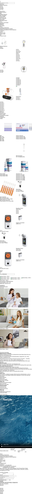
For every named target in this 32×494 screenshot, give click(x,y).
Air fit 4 (17, 213)
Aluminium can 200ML (20, 179)
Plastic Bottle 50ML (4, 175)
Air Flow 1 (18, 97)
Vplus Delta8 (2, 114)
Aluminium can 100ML (20, 176)
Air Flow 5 (2, 105)
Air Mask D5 (18, 83)
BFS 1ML (2, 136)
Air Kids (1, 7)
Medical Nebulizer (3, 5)
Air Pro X (18, 50)
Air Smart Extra (19, 190)
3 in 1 (1, 21)
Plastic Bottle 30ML (4, 174)
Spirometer (2, 19)
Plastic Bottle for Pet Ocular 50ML (6, 201)
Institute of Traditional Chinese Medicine (8, 29)
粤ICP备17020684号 (4, 483)
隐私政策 (2, 485)
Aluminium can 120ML (20, 177)
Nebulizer (2, 4)
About (1, 26)
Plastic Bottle (2, 16)
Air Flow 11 (18, 99)
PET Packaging (3, 15)
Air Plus (17, 59)
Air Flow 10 (2, 110)
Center (1, 31)
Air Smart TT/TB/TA (20, 191)
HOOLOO (2, 116)
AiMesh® (2, 24)
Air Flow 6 (2, 106)
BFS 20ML (2, 140)
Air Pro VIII (18, 58)
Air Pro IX (18, 57)
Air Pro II (17, 54)
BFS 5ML (2, 138)
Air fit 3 (17, 212)
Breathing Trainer (3, 20)
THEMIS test (2, 117)
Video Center (2, 33)
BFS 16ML (2, 139)
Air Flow (1, 9)
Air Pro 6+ (18, 56)
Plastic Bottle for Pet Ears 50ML (6, 199)
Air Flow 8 (2, 108)
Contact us (2, 30)
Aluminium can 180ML (20, 178)
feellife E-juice (3, 113)
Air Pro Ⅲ (18, 55)
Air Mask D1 (18, 79)
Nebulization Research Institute (6, 28)
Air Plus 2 (18, 60)
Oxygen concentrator (4, 22)
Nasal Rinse (2, 11)
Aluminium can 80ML (20, 175)
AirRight (1, 48)
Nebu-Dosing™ (3, 12)
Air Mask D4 (18, 82)
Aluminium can (3, 17)
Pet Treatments (3, 18)
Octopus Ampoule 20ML (21, 138)
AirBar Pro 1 (18, 223)
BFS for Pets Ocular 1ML (5, 200)
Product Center (3, 35)
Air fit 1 (17, 210)
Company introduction (4, 27)
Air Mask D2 (18, 80)
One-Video (2, 25)
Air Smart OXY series (4, 231)
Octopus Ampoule (3, 14)
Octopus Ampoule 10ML (21, 137)
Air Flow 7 (2, 107)
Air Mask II (18, 85)
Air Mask (1, 8)
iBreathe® (2, 23)
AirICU (1, 47)
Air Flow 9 (2, 109)
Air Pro (1, 6)
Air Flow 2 (18, 98)
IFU (0, 34)
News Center (2, 32)
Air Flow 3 (2, 103)
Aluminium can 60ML (20, 174)
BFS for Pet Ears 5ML (4, 198)
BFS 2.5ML (2, 137)
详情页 (1, 118)
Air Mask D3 (18, 81)
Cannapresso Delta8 (4, 115)
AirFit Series (18, 250)
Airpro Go (18, 52)
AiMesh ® (2, 111)
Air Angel (2, 71)
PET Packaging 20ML (20, 156)
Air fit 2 (17, 211)
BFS (1, 13)
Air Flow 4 (2, 104)
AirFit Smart (18, 209)
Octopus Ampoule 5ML (20, 136)
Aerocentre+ (18, 51)
